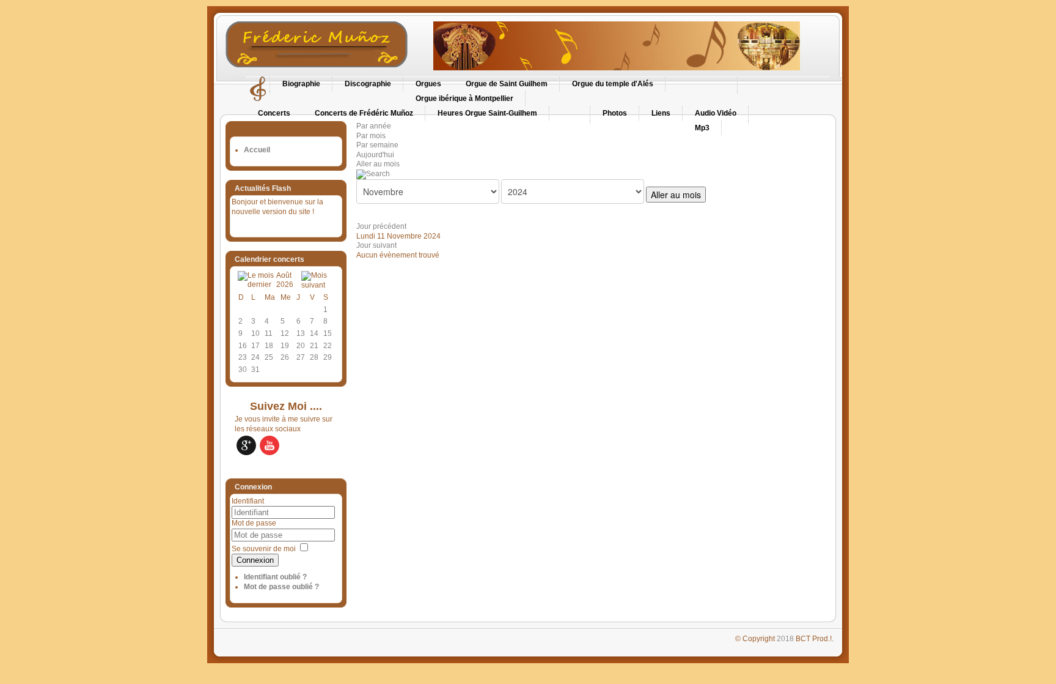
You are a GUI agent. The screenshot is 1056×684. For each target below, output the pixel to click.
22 (327, 345)
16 (242, 345)
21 (314, 345)
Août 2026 (284, 280)
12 (284, 333)
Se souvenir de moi (264, 549)
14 (314, 333)
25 (269, 357)
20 (300, 345)
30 (242, 369)
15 (327, 333)
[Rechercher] (373, 173)
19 (284, 345)
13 (300, 333)
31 (255, 369)
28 (314, 357)
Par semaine (377, 145)
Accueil (257, 150)
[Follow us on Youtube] (269, 445)
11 (269, 333)
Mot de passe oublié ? (281, 586)
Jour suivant (376, 245)
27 (300, 357)
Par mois (371, 136)
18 (269, 345)
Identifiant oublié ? (275, 577)
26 (284, 357)
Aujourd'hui (375, 155)
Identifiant (248, 501)
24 (255, 357)
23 (242, 357)
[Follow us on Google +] (246, 445)
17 (255, 345)
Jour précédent (381, 226)
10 (255, 333)
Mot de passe (254, 523)
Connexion (255, 560)
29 (327, 357)
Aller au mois (378, 164)
